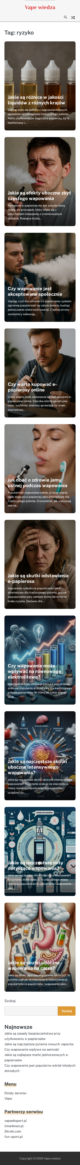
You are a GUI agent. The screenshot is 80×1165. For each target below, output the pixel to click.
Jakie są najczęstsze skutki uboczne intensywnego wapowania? (37, 767)
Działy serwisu (15, 1093)
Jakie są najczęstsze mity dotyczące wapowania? (35, 865)
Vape (8, 1098)
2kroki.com (12, 1131)
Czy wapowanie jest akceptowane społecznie (35, 291)
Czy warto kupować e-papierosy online (32, 387)
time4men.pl (14, 1126)
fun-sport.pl (13, 1137)
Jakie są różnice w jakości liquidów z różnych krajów (36, 99)
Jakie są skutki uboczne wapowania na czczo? (34, 965)
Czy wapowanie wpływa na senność (31, 1049)
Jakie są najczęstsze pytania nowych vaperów (39, 1044)
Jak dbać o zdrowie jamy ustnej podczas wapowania (37, 482)
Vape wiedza (40, 7)
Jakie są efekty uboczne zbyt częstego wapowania (39, 195)
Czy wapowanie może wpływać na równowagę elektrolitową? (34, 671)
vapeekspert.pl (15, 1120)
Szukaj (10, 1001)
